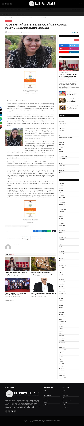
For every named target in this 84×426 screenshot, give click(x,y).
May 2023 (61, 274)
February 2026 (62, 197)
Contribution (61, 130)
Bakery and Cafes (62, 123)
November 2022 (62, 288)
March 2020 (61, 363)
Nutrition (61, 163)
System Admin (12, 32)
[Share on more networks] (1, 128)
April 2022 (61, 305)
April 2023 (61, 277)
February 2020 (62, 366)
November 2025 (62, 204)
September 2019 (62, 377)
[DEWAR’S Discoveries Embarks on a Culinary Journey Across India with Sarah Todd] (17, 264)
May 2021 (61, 331)
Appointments (62, 118)
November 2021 (62, 316)
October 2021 (62, 319)
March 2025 (61, 223)
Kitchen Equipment (63, 158)
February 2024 (62, 253)
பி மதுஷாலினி (26, 226)
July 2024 (61, 242)
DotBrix (43, 421)
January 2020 (61, 368)
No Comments (24, 32)
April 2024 (61, 249)
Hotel (60, 149)
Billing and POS (62, 125)
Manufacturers (47, 400)
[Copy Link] (78, 32)
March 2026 (61, 195)
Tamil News (22, 14)
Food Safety (61, 142)
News (60, 161)
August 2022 (61, 295)
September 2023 (62, 265)
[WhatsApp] (2, 84)
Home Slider (61, 144)
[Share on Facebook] (70, 32)
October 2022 (62, 291)
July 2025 (61, 213)
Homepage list (62, 147)
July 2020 (61, 354)
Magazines (16, 14)
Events (11, 14)
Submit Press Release (67, 400)
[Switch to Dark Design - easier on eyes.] (80, 3)
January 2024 (61, 256)
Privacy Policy (65, 407)
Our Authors (65, 393)
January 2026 (61, 199)
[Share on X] (1, 110)
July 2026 (61, 185)
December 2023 (62, 258)
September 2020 (62, 349)
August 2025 (61, 211)
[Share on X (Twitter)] (72, 32)
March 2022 (61, 307)
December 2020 (62, 342)
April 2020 (61, 361)
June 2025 (61, 216)
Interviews (61, 151)
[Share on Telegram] (1, 120)
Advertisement (66, 395)
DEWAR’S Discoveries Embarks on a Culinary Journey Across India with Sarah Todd (16, 273)
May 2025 (61, 218)
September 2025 (62, 209)
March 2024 (61, 251)
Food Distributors (62, 139)
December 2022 (62, 286)
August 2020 (61, 352)
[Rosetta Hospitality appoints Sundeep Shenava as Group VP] (43, 285)
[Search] (81, 3)
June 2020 (61, 356)
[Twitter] (2, 77)
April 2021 (61, 333)
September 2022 (62, 293)
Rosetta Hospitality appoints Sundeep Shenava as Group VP (43, 294)
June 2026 (61, 188)
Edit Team (62, 79)
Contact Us (65, 404)
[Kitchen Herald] (42, 4)
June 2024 (61, 244)
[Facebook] (2, 74)
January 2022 (61, 312)
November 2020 (62, 345)
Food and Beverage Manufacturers (66, 70)
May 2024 (61, 246)
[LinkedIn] (2, 80)
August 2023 (61, 267)
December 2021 (62, 314)
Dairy (60, 132)
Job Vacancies (5, 14)
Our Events (65, 402)
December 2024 (62, 230)
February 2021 (62, 338)
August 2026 (61, 183)
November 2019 (62, 373)
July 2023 (61, 270)
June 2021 (61, 328)
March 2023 (61, 279)
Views (60, 175)
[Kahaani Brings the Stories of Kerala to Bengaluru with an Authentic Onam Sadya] (43, 264)
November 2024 (62, 232)
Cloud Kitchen (62, 128)
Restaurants (61, 168)
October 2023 (62, 263)
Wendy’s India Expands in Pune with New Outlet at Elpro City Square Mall (72, 93)
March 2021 (61, 335)
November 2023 (62, 260)
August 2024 (61, 239)
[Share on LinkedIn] (74, 32)
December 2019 (62, 370)
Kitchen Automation (63, 156)
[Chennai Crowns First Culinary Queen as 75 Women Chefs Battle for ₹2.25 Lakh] (17, 285)
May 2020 (61, 359)
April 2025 (61, 221)
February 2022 (62, 309)
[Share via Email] (1, 123)
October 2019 (62, 375)
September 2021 (62, 321)
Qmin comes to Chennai (38, 238)
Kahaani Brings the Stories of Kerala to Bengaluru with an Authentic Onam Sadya (41, 273)
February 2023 (62, 281)
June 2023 (61, 272)
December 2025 (62, 202)
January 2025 (61, 228)
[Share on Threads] (1, 113)
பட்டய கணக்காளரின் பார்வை (17, 226)
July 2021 (61, 326)
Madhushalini (8, 226)
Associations (61, 121)
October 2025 (62, 206)
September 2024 (62, 237)
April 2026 (61, 192)
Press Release (62, 165)
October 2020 (62, 347)
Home (64, 390)
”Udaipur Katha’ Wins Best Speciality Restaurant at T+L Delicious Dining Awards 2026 (72, 107)
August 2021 (61, 324)
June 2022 (61, 300)
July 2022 (61, 298)
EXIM (60, 135)
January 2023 (61, 284)
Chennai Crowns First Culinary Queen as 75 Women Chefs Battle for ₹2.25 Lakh (15, 294)
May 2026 (61, 190)
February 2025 (62, 225)
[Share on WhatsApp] (76, 32)
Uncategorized (62, 172)
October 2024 (62, 235)
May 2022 (61, 302)
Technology (61, 170)
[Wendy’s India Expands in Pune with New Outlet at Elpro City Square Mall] (62, 93)
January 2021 (61, 340)
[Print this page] (1, 126)
